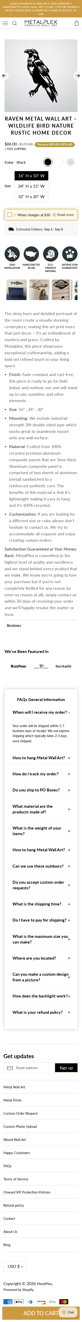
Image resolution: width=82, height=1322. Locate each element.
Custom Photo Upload (20, 1126)
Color (15, 162)
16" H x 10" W (31, 175)
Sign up (66, 1067)
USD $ (14, 1266)
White (59, 162)
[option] (41, 75)
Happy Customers (16, 1153)
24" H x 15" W (31, 186)
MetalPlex (44, 1284)
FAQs (7, 1166)
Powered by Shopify (18, 1290)
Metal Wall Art (14, 1087)
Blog (6, 1245)
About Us (10, 1232)
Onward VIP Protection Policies (27, 1192)
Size (8, 186)
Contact (9, 1218)
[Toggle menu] (5, 22)
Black (47, 162)
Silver (70, 162)
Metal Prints (12, 1100)
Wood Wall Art (14, 1140)
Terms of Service (15, 1179)
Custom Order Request (20, 1113)
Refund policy (13, 1205)
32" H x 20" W (31, 196)
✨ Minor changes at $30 (31, 215)
